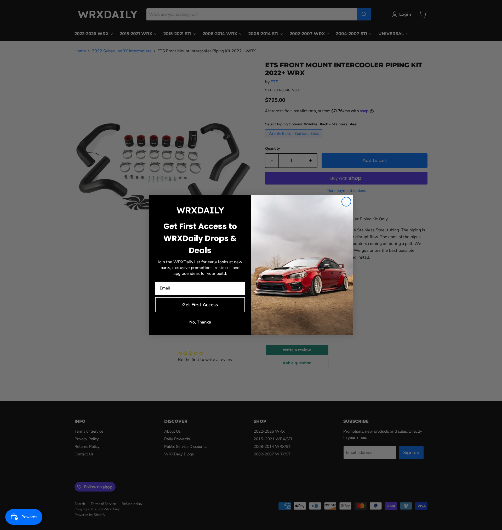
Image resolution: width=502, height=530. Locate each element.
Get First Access (200, 305)
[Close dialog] (346, 201)
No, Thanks (200, 322)
